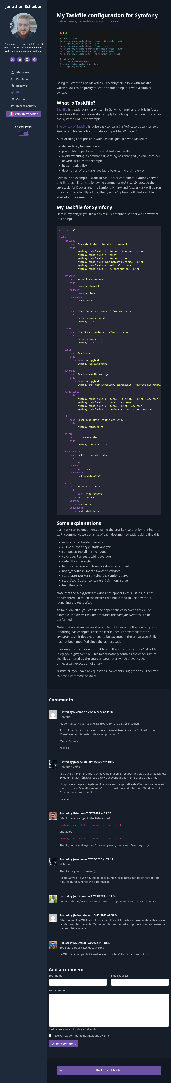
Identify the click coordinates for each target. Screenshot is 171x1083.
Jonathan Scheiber (23, 6)
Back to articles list (109, 1070)
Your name (55, 975)
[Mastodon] (34, 59)
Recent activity (26, 106)
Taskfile (62, 109)
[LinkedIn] (19, 59)
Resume (21, 86)
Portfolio (22, 79)
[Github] (27, 59)
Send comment (65, 1043)
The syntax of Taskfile (72, 126)
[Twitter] (12, 59)
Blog (25, 92)
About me (22, 72)
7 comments (113, 21)
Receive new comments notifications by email (81, 1035)
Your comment (58, 990)
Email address (120, 975)
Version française (26, 114)
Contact (21, 99)
